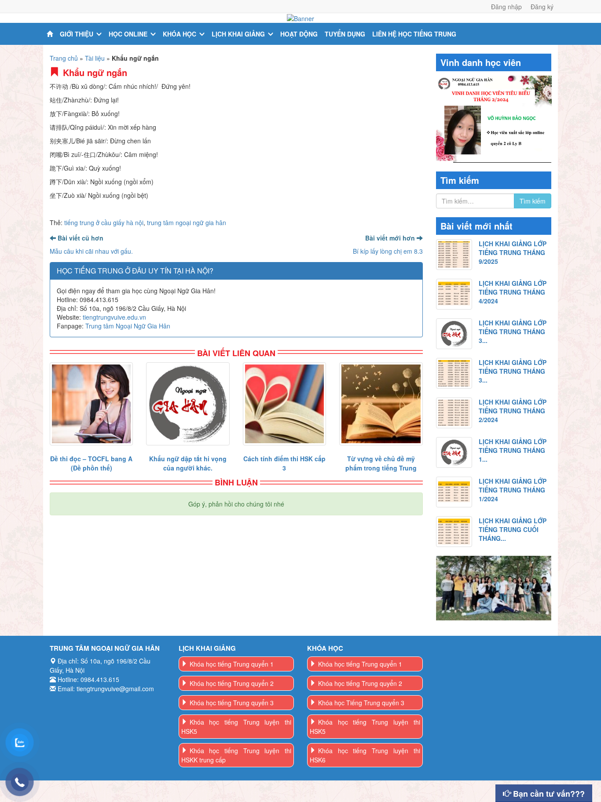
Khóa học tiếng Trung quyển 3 (232, 702)
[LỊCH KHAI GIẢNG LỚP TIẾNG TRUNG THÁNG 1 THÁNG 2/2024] (454, 452)
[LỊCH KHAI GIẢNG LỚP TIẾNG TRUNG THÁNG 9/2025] (454, 254)
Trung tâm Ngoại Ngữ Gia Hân (127, 325)
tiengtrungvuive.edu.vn (114, 317)
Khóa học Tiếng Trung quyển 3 (361, 702)
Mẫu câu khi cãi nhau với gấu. (91, 251)
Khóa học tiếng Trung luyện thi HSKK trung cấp (236, 755)
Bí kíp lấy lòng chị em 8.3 (388, 251)
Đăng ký (542, 6)
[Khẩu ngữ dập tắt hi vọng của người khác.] (187, 403)
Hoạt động (299, 33)
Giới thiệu (76, 33)
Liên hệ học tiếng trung (414, 33)
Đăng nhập (506, 6)
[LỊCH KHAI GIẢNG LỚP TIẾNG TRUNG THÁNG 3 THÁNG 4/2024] (454, 333)
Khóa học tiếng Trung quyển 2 (232, 683)
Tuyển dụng (345, 33)
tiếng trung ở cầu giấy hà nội (103, 222)
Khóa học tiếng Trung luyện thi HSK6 (365, 755)
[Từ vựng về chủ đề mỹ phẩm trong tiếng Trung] (380, 403)
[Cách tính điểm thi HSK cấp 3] (284, 403)
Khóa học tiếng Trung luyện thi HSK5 (236, 727)
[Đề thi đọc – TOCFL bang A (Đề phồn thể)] (91, 403)
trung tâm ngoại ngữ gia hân (186, 222)
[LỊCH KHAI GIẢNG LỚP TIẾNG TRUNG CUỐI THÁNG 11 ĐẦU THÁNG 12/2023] (454, 531)
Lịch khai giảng (238, 33)
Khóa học (179, 33)
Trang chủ (64, 58)
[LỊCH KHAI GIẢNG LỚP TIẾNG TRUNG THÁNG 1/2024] (454, 492)
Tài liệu (95, 58)
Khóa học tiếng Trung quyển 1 (232, 664)
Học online (128, 33)
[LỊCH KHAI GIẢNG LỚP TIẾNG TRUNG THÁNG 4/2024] (454, 294)
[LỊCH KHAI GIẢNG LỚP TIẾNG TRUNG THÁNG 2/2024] (454, 412)
